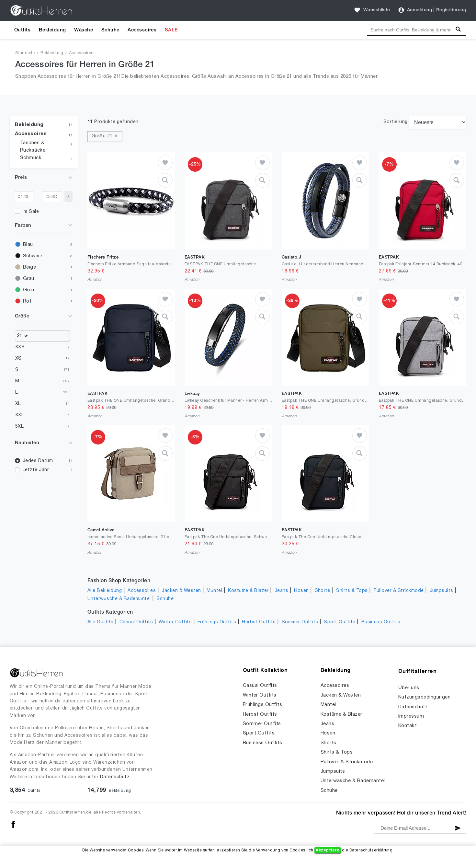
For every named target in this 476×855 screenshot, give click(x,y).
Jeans (281, 591)
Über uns (408, 688)
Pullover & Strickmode (399, 591)
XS (18, 358)
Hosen (301, 591)
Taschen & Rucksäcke (32, 147)
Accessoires (142, 30)
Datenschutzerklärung (371, 850)
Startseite (25, 53)
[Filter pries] (68, 196)
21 (19, 335)
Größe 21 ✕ (105, 136)
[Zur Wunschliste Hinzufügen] (165, 163)
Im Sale (31, 212)
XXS (20, 347)
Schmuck (30, 158)
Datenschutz (115, 777)
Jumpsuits (441, 591)
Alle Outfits (100, 622)
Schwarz (33, 256)
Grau (28, 278)
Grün (28, 290)
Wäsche (83, 30)
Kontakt (407, 725)
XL (18, 403)
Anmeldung (419, 10)
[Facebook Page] (13, 824)
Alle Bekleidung (104, 591)
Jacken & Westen (181, 591)
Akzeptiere (327, 850)
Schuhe (110, 30)
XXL (19, 415)
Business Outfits (381, 622)
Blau (28, 244)
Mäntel (214, 591)
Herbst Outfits (259, 622)
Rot (27, 301)
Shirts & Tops (352, 591)
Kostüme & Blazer (248, 591)
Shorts (323, 591)
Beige (29, 267)
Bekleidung (52, 30)
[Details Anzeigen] (165, 180)
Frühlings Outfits (217, 622)
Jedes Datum (38, 461)
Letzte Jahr (36, 470)
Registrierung (451, 10)
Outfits (22, 30)
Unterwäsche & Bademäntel (119, 599)
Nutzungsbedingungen (424, 697)
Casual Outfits (136, 622)
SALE (171, 30)
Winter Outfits (175, 622)
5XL (19, 426)
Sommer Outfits (300, 622)
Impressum (411, 716)
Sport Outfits (339, 622)
